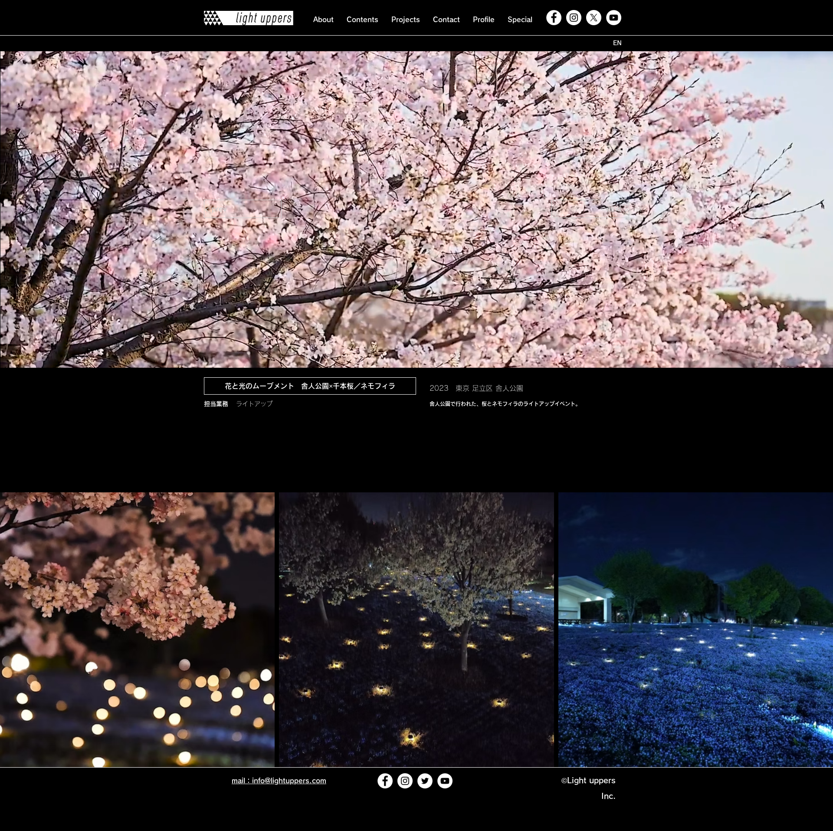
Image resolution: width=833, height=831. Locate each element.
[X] (593, 17)
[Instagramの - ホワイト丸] (573, 17)
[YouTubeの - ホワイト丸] (613, 17)
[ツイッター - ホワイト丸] (425, 780)
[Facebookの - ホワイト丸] (553, 17)
